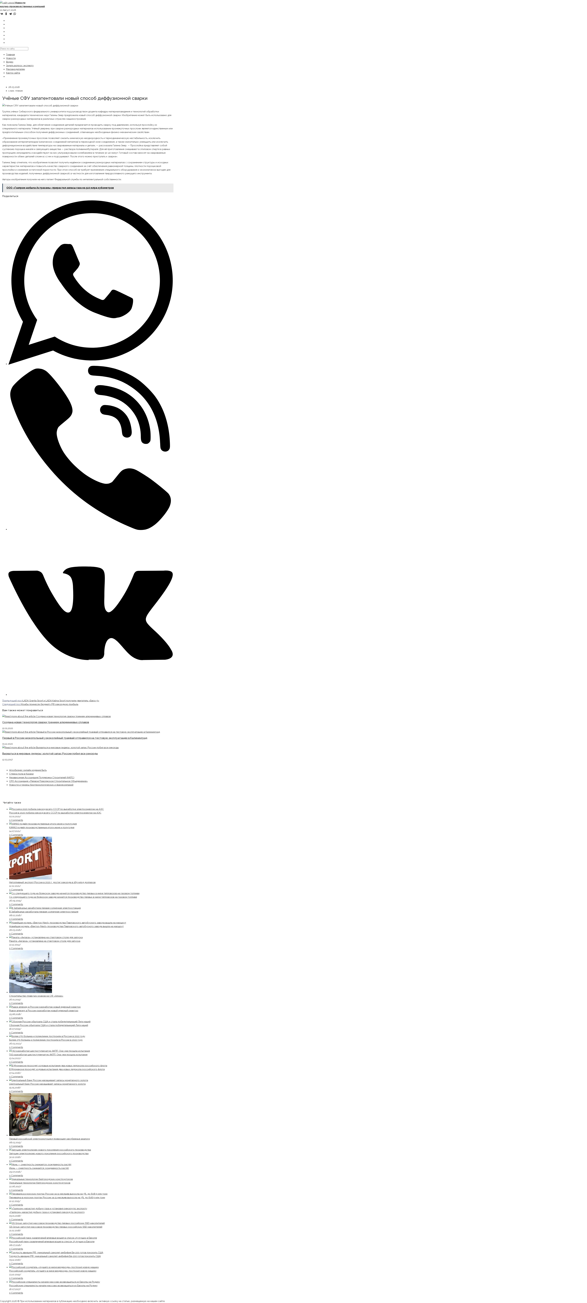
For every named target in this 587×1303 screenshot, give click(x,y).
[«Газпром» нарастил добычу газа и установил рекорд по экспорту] (48, 1208)
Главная (10, 54)
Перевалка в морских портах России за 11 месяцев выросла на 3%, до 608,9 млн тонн (57, 1197)
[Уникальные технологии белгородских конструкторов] (41, 1179)
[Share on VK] (90, 694)
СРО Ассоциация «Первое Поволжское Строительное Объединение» (48, 781)
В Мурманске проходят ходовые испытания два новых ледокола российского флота (57, 1069)
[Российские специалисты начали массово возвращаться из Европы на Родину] (54, 1282)
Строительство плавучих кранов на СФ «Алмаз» (36, 996)
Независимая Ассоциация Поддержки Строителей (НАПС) (41, 777)
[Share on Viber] (90, 529)
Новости (11, 58)
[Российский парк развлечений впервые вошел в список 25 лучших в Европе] (53, 1238)
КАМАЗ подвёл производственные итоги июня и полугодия (41, 827)
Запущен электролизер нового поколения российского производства (49, 1153)
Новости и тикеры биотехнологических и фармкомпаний (41, 784)
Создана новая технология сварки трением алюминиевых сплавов (45, 722)
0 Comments (16, 820)
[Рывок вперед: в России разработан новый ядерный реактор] (45, 1007)
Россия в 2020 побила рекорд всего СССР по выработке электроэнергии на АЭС (55, 812)
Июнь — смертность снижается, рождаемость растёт (39, 1168)
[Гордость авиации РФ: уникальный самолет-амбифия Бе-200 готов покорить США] (56, 1252)
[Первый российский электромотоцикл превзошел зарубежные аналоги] (30, 1135)
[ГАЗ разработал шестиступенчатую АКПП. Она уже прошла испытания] (49, 1051)
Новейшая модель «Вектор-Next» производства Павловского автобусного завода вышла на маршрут (66, 926)
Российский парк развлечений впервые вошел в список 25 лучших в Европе (51, 1241)
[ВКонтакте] (2, 14)
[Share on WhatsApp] (90, 364)
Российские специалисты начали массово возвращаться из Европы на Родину (53, 1285)
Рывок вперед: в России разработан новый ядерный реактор (43, 1010)
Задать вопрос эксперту (20, 65)
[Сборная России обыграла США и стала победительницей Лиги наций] (49, 1021)
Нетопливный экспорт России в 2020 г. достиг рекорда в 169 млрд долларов (52, 882)
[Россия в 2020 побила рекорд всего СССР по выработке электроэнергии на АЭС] (56, 809)
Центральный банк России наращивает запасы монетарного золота (47, 1084)
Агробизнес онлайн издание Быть (28, 770)
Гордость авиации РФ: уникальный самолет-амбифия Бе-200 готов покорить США (55, 1256)
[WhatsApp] (15, 14)
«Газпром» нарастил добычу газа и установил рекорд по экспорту (47, 1212)
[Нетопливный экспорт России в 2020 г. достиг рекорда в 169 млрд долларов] (30, 878)
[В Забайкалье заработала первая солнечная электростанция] (45, 908)
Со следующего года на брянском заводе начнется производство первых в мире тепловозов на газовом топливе (73, 897)
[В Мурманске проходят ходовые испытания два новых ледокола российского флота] (58, 1065)
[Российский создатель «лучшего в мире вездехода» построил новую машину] (54, 1267)
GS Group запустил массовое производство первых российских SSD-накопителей (55, 1227)
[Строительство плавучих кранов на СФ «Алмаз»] (30, 992)
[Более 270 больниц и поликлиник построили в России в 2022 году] (47, 1036)
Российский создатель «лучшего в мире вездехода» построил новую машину (52, 1271)
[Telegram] (10, 14)
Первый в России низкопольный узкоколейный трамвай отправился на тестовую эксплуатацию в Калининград (74, 737)
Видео (9, 62)
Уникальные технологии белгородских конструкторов (39, 1182)
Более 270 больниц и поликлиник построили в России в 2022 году (46, 1040)
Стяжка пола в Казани (21, 773)
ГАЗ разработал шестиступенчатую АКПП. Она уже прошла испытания (48, 1054)
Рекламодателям (15, 69)
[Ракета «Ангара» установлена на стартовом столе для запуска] (46, 937)
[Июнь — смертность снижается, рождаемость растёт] (40, 1164)
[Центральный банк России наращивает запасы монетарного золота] (48, 1080)
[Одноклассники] (6, 14)
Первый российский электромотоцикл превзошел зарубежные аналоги (49, 1138)
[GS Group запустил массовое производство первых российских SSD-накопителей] (57, 1223)
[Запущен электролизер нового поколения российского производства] (50, 1149)
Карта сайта (13, 73)
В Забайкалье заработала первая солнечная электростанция (43, 911)
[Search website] (8, 42)
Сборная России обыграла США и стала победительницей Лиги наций (48, 1025)
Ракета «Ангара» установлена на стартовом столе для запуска (44, 941)
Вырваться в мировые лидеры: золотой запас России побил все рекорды (50, 753)
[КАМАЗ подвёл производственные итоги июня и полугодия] (43, 823)
